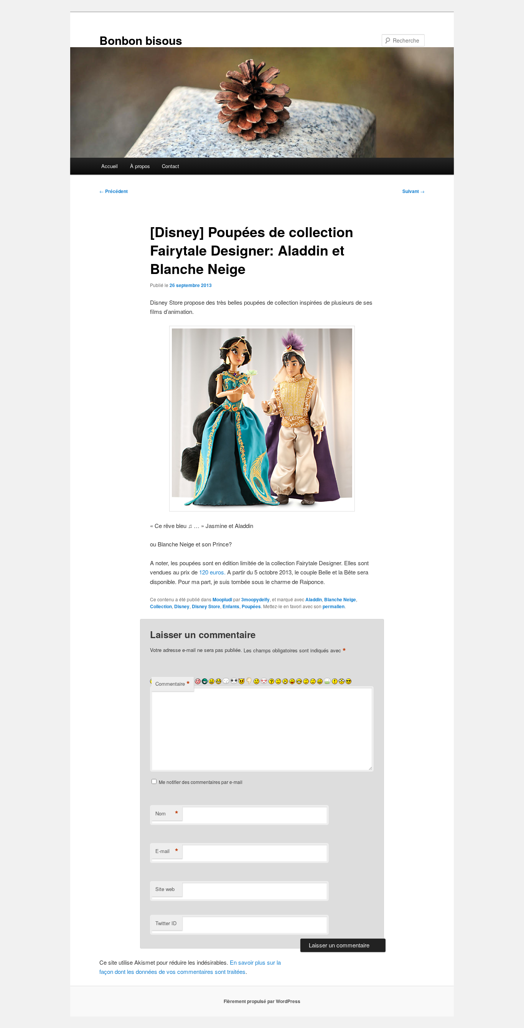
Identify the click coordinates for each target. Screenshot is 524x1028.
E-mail (166, 851)
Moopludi (222, 599)
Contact (170, 166)
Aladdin (313, 599)
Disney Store (206, 606)
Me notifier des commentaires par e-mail (200, 782)
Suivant (413, 191)
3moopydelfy (255, 599)
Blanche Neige (340, 599)
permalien (333, 606)
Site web (165, 889)
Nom (166, 813)
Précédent (113, 191)
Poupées (251, 606)
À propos (140, 166)
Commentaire (172, 684)
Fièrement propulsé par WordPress (262, 1001)
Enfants (230, 606)
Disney (181, 606)
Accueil (109, 166)
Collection (161, 606)
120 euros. (212, 572)
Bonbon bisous (140, 40)
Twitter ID (165, 923)
